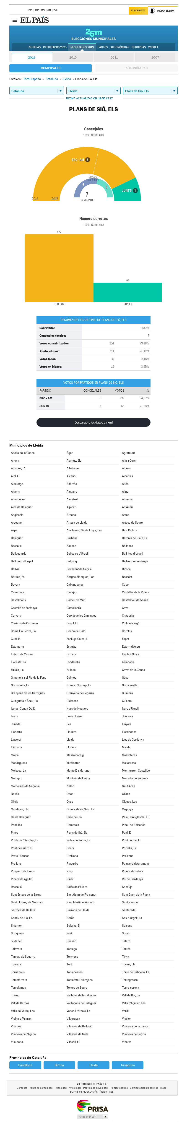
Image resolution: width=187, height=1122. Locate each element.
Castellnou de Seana (135, 600)
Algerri (15, 491)
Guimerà (127, 693)
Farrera (71, 654)
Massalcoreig (75, 755)
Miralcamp (73, 763)
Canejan (72, 592)
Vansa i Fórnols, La (78, 1011)
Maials (126, 747)
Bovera (15, 584)
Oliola (14, 801)
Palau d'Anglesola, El (135, 817)
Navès (15, 794)
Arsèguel (16, 522)
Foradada (128, 662)
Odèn (70, 794)
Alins (125, 491)
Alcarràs (127, 476)
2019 (31, 57)
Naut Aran (128, 786)
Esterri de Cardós (22, 654)
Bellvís (15, 569)
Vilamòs (16, 1026)
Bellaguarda (18, 553)
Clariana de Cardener (24, 623)
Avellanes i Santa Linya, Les (84, 530)
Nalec (70, 786)
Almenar (127, 499)
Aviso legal (75, 1087)
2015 (73, 57)
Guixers (127, 701)
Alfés (125, 484)
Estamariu (17, 646)
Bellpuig (72, 561)
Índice (103, 1091)
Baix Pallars (129, 530)
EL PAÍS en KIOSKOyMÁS (84, 1091)
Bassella (16, 546)
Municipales (50, 68)
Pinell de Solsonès (133, 825)
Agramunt (128, 453)
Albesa (126, 468)
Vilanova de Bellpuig (79, 1026)
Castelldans (18, 600)
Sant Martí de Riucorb (80, 902)
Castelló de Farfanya (24, 608)
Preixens (127, 856)
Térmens (72, 956)
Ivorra (14, 716)
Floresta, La (18, 662)
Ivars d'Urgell (130, 708)
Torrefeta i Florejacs (80, 980)
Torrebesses (75, 972)
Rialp (70, 871)
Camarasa (17, 592)
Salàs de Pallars (77, 887)
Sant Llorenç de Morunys (27, 902)
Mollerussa (129, 763)
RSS (111, 1091)
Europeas (139, 47)
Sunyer (71, 941)
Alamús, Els (74, 460)
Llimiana (16, 747)
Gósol (125, 677)
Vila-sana (17, 1042)
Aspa (14, 530)
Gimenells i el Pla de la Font (28, 677)
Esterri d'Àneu (131, 646)
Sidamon (16, 925)
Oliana (126, 794)
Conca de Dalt (76, 631)
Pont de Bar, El (131, 840)
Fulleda (71, 670)
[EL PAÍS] (35, 20)
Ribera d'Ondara (132, 871)
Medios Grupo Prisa (92, 1116)
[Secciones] (14, 20)
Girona (59, 1065)
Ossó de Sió (74, 817)
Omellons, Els (19, 809)
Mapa (163, 1087)
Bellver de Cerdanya (135, 561)
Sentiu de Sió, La (21, 918)
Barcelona (25, 1065)
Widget (153, 47)
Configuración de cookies (144, 1087)
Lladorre (16, 732)
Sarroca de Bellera (23, 910)
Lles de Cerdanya (133, 739)
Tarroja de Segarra (23, 956)
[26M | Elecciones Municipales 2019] (94, 34)
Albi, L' (15, 476)
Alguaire (72, 491)
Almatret (72, 499)
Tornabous (18, 972)
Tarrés (126, 949)
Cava (125, 608)
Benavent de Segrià (79, 569)
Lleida (70, 739)
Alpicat (71, 507)
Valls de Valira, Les (23, 1011)
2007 (155, 57)
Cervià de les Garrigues (81, 615)
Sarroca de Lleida (78, 910)
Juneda (16, 724)
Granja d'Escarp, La (79, 685)
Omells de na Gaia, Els (81, 809)
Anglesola (17, 515)
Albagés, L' (18, 468)
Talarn (126, 941)
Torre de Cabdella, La (135, 972)
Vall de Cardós (20, 1003)
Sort (69, 933)
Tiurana (16, 964)
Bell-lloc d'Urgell (132, 553)
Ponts (70, 848)
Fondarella (73, 662)
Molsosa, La (18, 770)
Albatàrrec (73, 468)
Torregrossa (130, 980)
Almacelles (18, 499)
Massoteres (129, 755)
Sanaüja (127, 887)
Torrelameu (18, 987)
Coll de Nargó (130, 623)
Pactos (103, 47)
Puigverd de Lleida (23, 871)
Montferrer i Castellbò (136, 770)
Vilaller (126, 1018)
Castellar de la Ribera (135, 592)
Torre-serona (130, 987)
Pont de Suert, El (21, 848)
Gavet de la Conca (133, 670)
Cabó (125, 584)
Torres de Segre (77, 987)
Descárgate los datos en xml (94, 422)
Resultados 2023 (55, 47)
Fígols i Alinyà (130, 654)
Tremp (15, 995)
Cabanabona (75, 584)
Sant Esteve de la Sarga (26, 894)
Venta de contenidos (40, 1087)
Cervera (16, 615)
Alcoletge (17, 484)
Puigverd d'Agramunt (135, 863)
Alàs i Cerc (129, 460)
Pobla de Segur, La (79, 840)
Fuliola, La (17, 670)
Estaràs (71, 646)
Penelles (16, 825)
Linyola (126, 724)
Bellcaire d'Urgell (77, 553)
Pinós (14, 832)
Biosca (126, 569)
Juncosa (127, 716)
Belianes (127, 546)
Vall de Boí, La (131, 995)
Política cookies (119, 1087)
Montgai (16, 778)
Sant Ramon (130, 902)
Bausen (71, 546)
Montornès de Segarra (25, 786)
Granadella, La (20, 685)
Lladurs (71, 732)
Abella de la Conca (23, 453)
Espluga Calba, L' (77, 639)
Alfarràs (72, 484)
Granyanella (129, 685)
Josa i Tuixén (75, 716)
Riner (70, 879)
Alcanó (71, 476)
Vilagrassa (73, 1018)
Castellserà (74, 608)
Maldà (15, 755)
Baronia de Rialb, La (135, 538)
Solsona (127, 925)
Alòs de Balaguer (22, 507)
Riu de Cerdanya (132, 879)
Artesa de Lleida (77, 522)
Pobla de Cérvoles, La (25, 840)
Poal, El (126, 832)
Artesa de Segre (132, 522)
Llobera (71, 747)
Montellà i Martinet (78, 770)
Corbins (127, 631)
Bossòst (127, 577)
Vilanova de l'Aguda (23, 1034)
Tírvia (125, 956)
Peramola (73, 825)
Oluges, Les (129, 801)
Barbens (72, 538)
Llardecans (129, 732)
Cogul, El (72, 623)
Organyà (127, 809)
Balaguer (17, 538)
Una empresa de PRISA (92, 1105)
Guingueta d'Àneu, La (24, 701)
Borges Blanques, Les (80, 577)
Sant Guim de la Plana (136, 894)
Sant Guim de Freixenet (81, 894)
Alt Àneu (127, 507)
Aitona (15, 460)
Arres (125, 515)
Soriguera (17, 933)
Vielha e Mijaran (21, 1018)
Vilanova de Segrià (134, 1034)
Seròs (70, 918)
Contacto (22, 1087)
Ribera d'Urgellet (21, 879)
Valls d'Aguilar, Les (133, 1003)
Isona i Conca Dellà (23, 708)
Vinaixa (126, 1042)
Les (69, 724)
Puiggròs (72, 863)
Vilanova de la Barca (135, 1026)
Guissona (72, 701)
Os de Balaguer (21, 817)
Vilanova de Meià (77, 1034)
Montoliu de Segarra (135, 778)
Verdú (126, 1011)
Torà (70, 964)
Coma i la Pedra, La (23, 631)
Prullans (16, 863)
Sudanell (16, 941)
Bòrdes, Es (17, 577)
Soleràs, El (73, 925)
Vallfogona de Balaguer (81, 1003)
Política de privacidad (95, 1087)
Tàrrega (72, 949)
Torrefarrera (19, 980)
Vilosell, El (73, 1042)
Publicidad (61, 1087)
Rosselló (16, 887)
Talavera (16, 949)
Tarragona (128, 1065)
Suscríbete (138, 10)
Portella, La (129, 848)
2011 (114, 57)
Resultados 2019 (82, 47)
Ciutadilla (128, 615)
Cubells (15, 639)
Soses (126, 933)
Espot (125, 639)
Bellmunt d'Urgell (22, 561)
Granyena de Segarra (80, 693)
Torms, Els (128, 964)
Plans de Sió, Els (77, 832)
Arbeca (71, 515)
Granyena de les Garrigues (28, 693)
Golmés (71, 677)
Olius (70, 801)
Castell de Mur (76, 600)
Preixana (72, 856)
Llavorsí (16, 739)
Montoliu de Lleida (78, 778)
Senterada (128, 910)
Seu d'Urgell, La (132, 918)
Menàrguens (19, 763)
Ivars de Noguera (77, 708)
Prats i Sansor (20, 856)
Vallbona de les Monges (81, 995)
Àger (70, 453)
